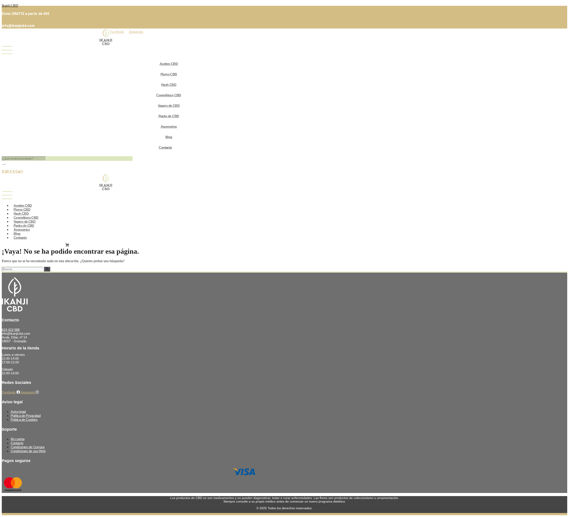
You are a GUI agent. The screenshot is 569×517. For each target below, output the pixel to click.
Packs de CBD (168, 116)
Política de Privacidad (25, 416)
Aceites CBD (169, 64)
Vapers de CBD (169, 105)
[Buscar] (47, 269)
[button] (161, 50)
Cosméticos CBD (168, 95)
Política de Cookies (24, 420)
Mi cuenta (17, 439)
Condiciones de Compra (27, 447)
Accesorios (169, 126)
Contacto (165, 147)
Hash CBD (168, 85)
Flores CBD (168, 74)
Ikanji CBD (10, 5)
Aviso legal (18, 412)
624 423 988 (11, 330)
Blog (168, 137)
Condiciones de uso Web (28, 451)
